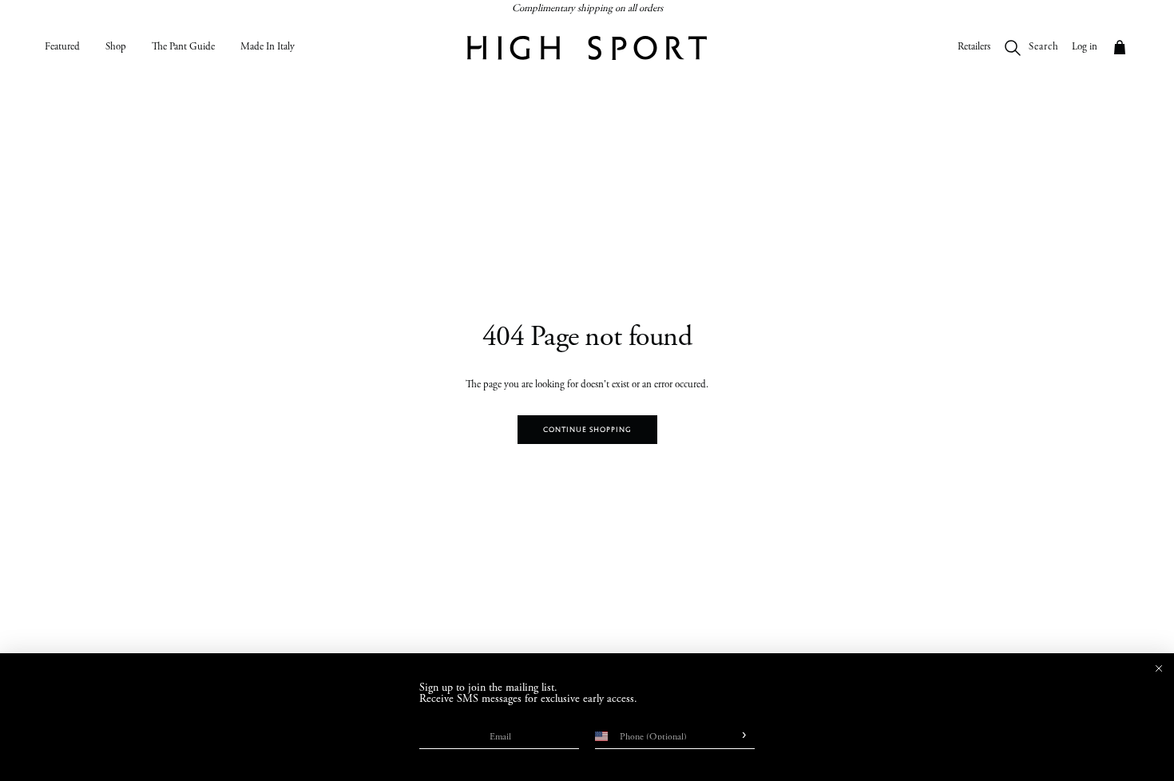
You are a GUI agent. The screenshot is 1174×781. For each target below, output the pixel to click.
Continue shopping (587, 429)
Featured (62, 47)
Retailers (974, 47)
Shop (115, 47)
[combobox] (599, 736)
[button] (1119, 47)
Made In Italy (267, 47)
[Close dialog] (1159, 668)
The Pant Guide (183, 47)
